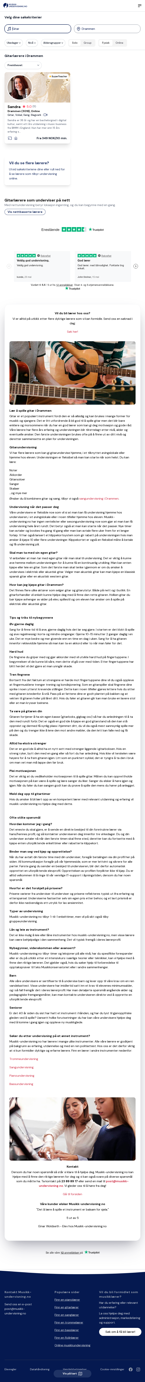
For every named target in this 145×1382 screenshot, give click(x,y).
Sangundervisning (21, 1067)
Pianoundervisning (21, 1076)
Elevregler (10, 1369)
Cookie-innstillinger (112, 1369)
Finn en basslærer (67, 1330)
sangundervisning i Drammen (99, 499)
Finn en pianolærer (67, 1300)
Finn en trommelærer (69, 1322)
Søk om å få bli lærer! (120, 1332)
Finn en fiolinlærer (67, 1338)
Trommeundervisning (23, 1059)
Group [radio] (88, 42)
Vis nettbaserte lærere (25, 212)
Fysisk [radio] (106, 42)
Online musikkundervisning (72, 1345)
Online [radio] (119, 42)
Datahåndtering (39, 1369)
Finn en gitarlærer (67, 1307)
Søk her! (72, 332)
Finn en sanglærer (67, 1315)
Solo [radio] (75, 42)
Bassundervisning (21, 1084)
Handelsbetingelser (75, 1369)
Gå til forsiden (72, 1194)
